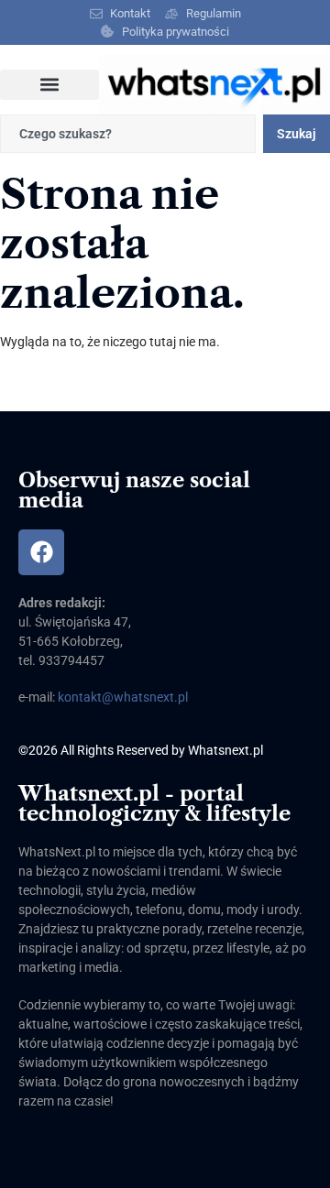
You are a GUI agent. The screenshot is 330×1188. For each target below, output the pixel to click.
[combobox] (128, 133)
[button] (49, 85)
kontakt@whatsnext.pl (123, 697)
